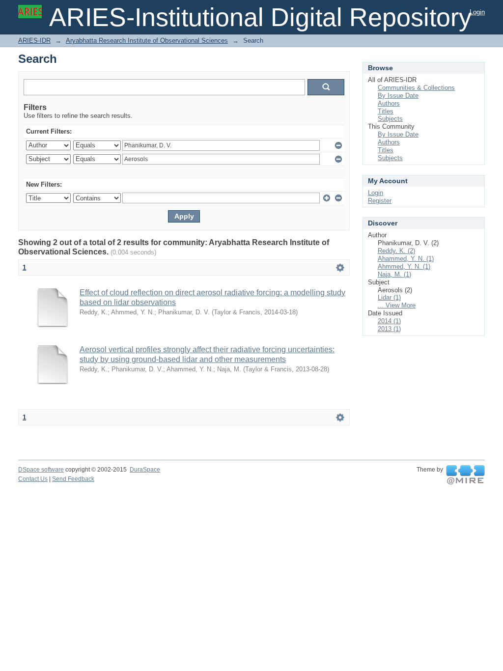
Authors (389, 103)
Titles (385, 111)
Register (379, 200)
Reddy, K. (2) (396, 250)
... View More (397, 305)
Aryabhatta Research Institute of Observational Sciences (147, 40)
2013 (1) (389, 329)
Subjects (390, 118)
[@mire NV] (465, 475)
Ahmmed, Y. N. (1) (404, 266)
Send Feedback (73, 478)
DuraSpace (145, 469)
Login (477, 12)
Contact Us (33, 478)
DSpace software (41, 469)
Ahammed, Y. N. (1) (406, 258)
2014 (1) (389, 321)
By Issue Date (398, 95)
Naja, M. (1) (394, 274)
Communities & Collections (416, 87)
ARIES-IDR (34, 40)
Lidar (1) (389, 297)
